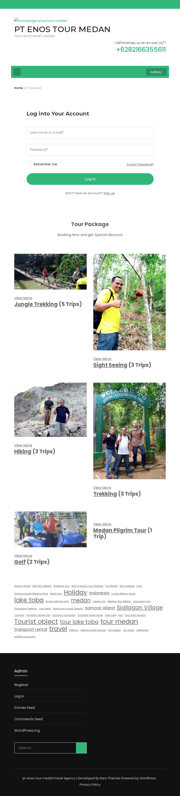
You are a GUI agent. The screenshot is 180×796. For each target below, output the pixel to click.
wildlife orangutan (25, 636)
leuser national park (57, 601)
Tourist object (36, 621)
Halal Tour (56, 593)
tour (120, 615)
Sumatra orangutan (64, 615)
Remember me (45, 164)
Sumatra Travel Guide (90, 615)
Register (21, 684)
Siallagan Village (140, 608)
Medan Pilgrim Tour (119, 530)
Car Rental (111, 586)
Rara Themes (110, 778)
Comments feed (28, 719)
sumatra (19, 615)
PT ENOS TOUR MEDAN (62, 29)
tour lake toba (79, 622)
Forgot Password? (140, 164)
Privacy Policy (90, 784)
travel (58, 629)
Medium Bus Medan (119, 601)
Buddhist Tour (62, 586)
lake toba (29, 600)
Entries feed (24, 707)
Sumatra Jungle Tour (38, 615)
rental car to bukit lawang (68, 608)
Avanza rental (22, 586)
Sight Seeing (110, 365)
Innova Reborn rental (123, 593)
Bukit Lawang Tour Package (87, 586)
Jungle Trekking (36, 304)
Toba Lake (110, 615)
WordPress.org (27, 730)
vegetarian (142, 630)
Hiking (22, 451)
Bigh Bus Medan (42, 586)
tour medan (119, 621)
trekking (74, 630)
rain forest (45, 608)
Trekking (105, 493)
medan (81, 600)
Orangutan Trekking (25, 608)
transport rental (30, 629)
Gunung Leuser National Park (31, 593)
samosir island (100, 608)
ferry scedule (127, 586)
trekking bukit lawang (93, 630)
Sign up (109, 193)
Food (139, 586)
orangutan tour (142, 601)
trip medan (114, 630)
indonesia (99, 593)
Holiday (75, 592)
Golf (20, 561)
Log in (19, 696)
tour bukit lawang (135, 615)
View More (23, 298)
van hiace (128, 630)
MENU (156, 72)
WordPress (148, 778)
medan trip (99, 601)
